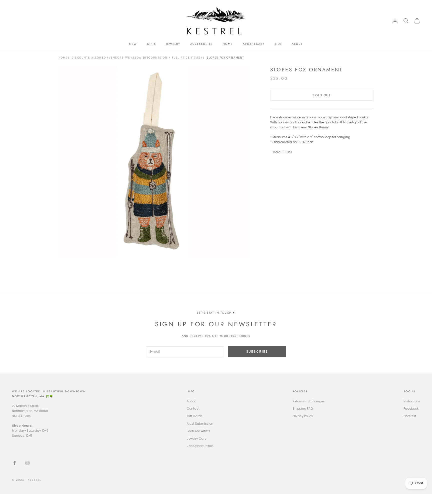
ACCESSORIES (201, 44)
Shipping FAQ (302, 408)
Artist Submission (200, 423)
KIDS (278, 44)
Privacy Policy (302, 416)
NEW (133, 44)
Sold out (321, 95)
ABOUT (297, 44)
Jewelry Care (196, 438)
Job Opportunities (200, 446)
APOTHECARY (253, 44)
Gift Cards (194, 416)
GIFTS (151, 44)
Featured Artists (198, 431)
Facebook (411, 408)
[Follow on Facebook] (14, 462)
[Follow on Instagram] (27, 462)
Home (62, 58)
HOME (228, 44)
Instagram (412, 401)
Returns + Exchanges (308, 401)
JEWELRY (173, 44)
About (191, 401)
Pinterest (410, 416)
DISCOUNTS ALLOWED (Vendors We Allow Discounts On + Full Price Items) (137, 58)
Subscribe (257, 351)
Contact (193, 408)
